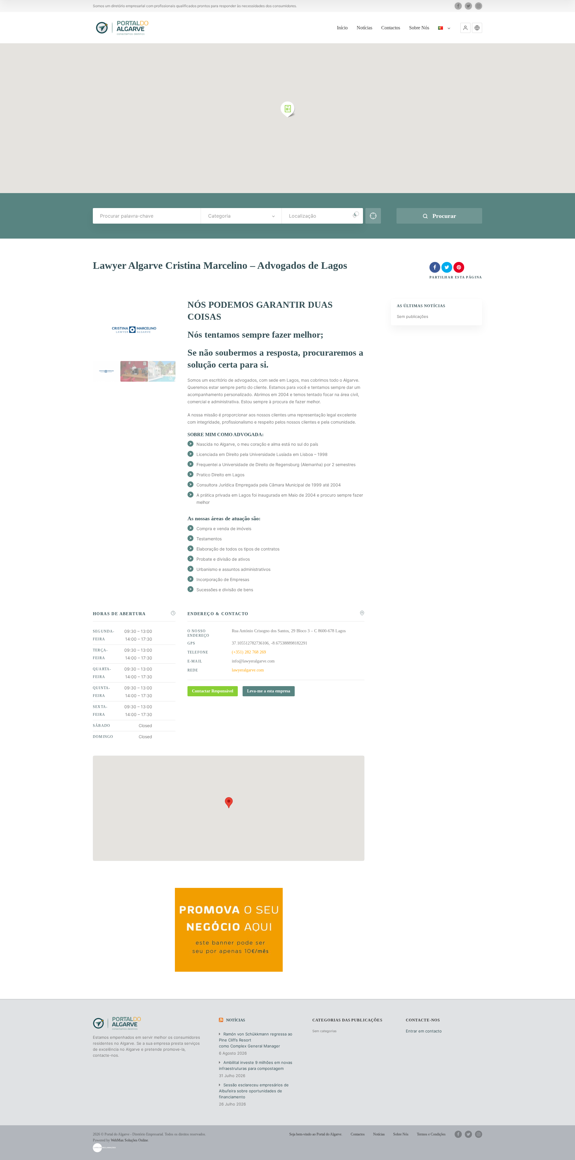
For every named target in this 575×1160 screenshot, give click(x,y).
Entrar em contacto (424, 1031)
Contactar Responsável (212, 691)
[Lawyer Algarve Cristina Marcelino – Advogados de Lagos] (106, 371)
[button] (465, 28)
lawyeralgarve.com (248, 670)
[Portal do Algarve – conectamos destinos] (123, 28)
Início (342, 27)
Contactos (390, 27)
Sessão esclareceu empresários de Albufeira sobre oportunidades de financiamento (254, 1090)
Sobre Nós (419, 27)
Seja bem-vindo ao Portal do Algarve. (315, 1134)
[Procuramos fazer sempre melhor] (134, 371)
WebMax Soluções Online (129, 1140)
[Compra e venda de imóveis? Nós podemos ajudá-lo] (162, 371)
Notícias (364, 27)
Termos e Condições (431, 1134)
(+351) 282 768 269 (249, 652)
